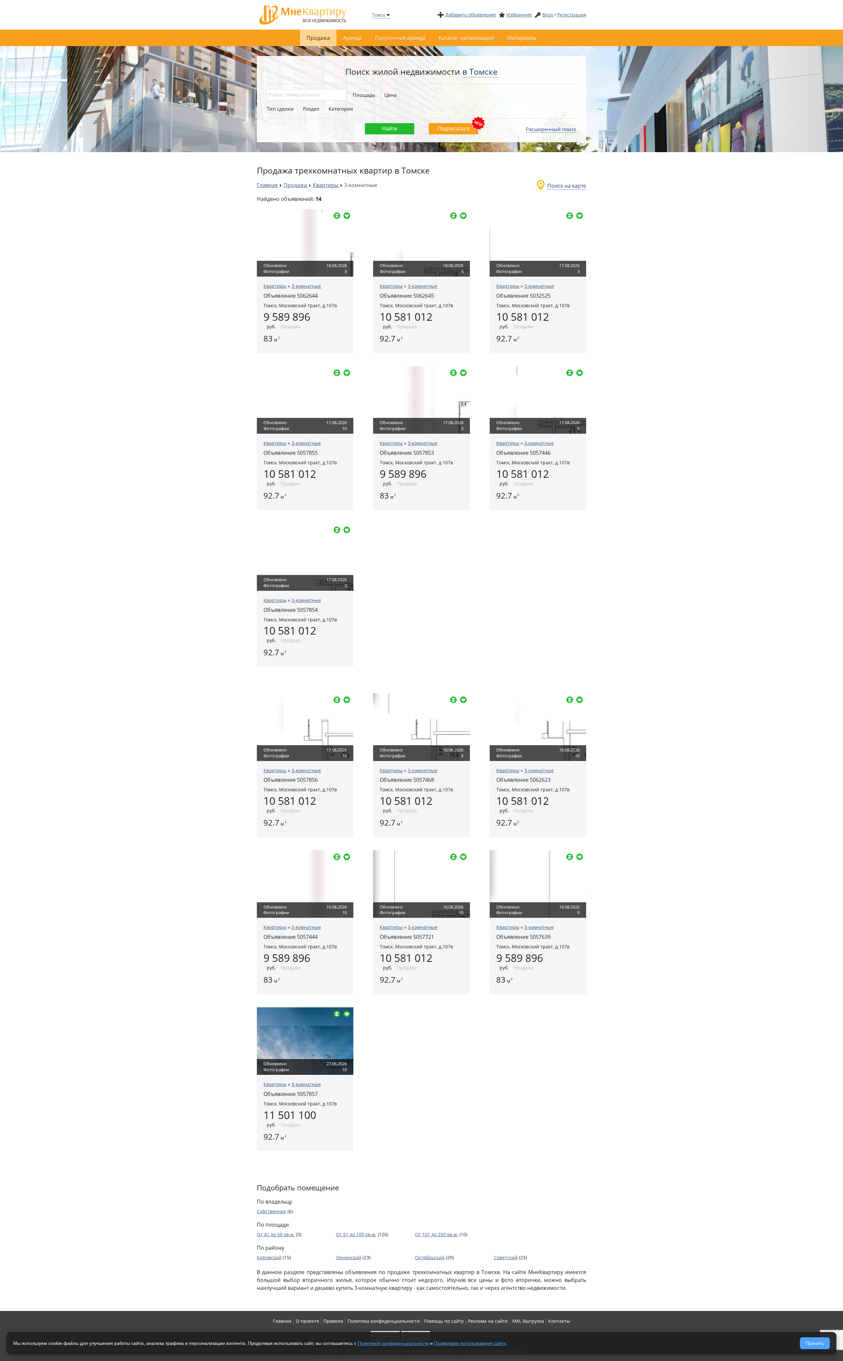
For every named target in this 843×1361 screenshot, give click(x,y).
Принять (815, 1343)
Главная (282, 1321)
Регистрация (571, 15)
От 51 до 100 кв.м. (356, 1234)
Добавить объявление (470, 15)
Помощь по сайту (444, 1321)
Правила (333, 1321)
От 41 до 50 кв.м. (276, 1234)
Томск (378, 15)
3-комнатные (306, 286)
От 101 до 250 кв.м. (436, 1234)
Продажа (318, 37)
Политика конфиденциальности (383, 1321)
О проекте (307, 1321)
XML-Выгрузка (528, 1321)
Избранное (519, 15)
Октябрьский (430, 1257)
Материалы (521, 37)
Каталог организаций (466, 37)
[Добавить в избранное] (346, 215)
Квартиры (274, 286)
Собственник (271, 1211)
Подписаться (454, 128)
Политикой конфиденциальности (393, 1343)
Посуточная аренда (400, 37)
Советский (506, 1257)
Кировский (269, 1257)
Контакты (559, 1321)
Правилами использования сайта (470, 1343)
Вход (547, 15)
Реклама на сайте (488, 1321)
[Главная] (303, 14)
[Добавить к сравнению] (337, 215)
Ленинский (348, 1257)
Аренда (352, 37)
